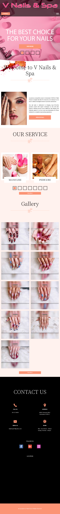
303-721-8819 (15, 412)
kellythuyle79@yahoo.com (15, 428)
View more (30, 46)
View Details (40, 117)
